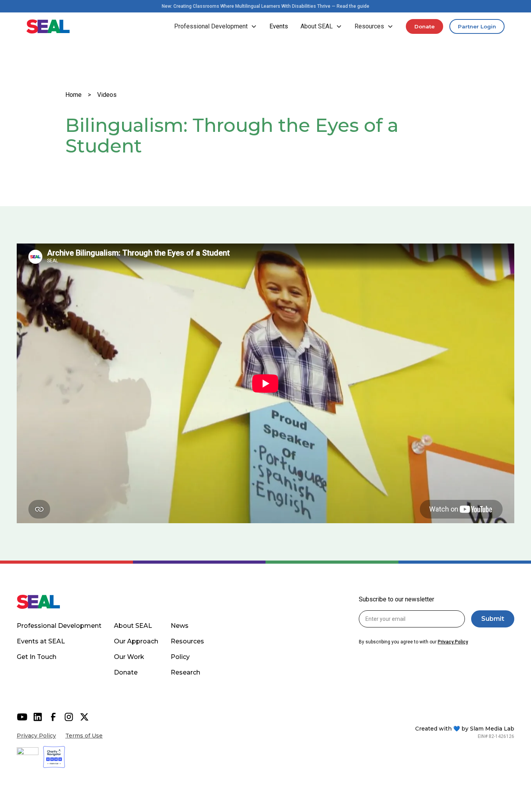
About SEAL (133, 625)
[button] (215, 26)
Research (185, 672)
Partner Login (477, 26)
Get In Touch (36, 657)
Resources (187, 641)
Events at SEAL (41, 641)
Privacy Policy (36, 735)
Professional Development (59, 625)
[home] (48, 26)
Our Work (129, 657)
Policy (180, 657)
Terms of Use (84, 735)
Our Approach (136, 641)
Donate (424, 26)
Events (278, 26)
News (180, 625)
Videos (107, 94)
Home (73, 94)
